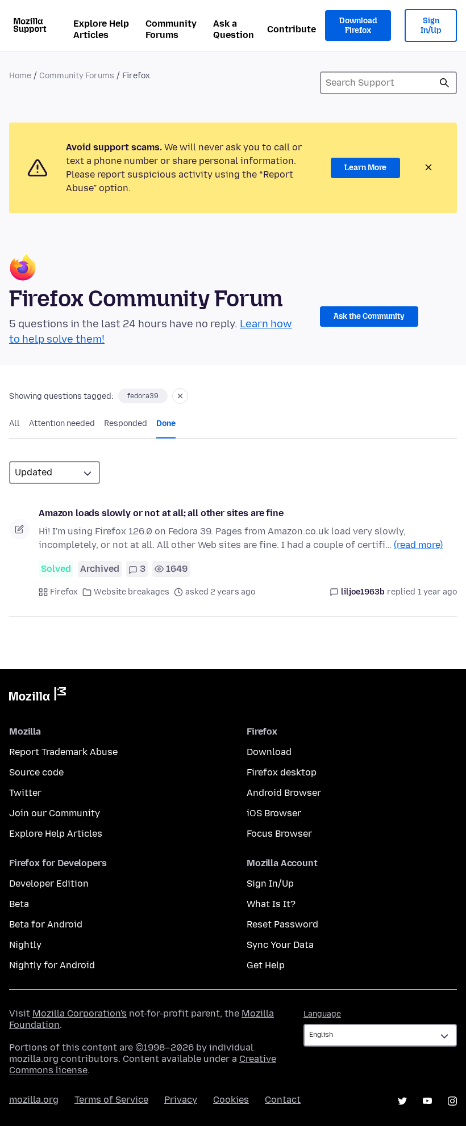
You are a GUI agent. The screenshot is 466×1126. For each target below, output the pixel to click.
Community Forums (171, 29)
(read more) (418, 544)
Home (20, 76)
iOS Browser (274, 813)
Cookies (231, 1099)
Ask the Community (369, 316)
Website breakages (131, 592)
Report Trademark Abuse (63, 752)
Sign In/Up (431, 26)
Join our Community (54, 813)
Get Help (266, 965)
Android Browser (284, 792)
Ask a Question (233, 29)
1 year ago (437, 592)
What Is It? (271, 904)
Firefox (64, 592)
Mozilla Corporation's (79, 1013)
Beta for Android (45, 924)
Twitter (25, 792)
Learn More (365, 167)
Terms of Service (111, 1099)
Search (444, 83)
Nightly (25, 944)
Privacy (180, 1099)
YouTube (427, 1101)
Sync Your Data (280, 944)
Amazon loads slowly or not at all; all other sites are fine (161, 513)
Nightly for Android (52, 965)
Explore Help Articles (101, 29)
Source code (36, 772)
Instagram (452, 1101)
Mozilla (37, 696)
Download (269, 752)
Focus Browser (279, 833)
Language (322, 1014)
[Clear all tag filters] (180, 396)
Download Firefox (358, 26)
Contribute (291, 29)
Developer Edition (49, 883)
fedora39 (143, 396)
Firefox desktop (282, 772)
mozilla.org (34, 1099)
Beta (19, 904)
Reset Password (282, 924)
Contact (283, 1099)
